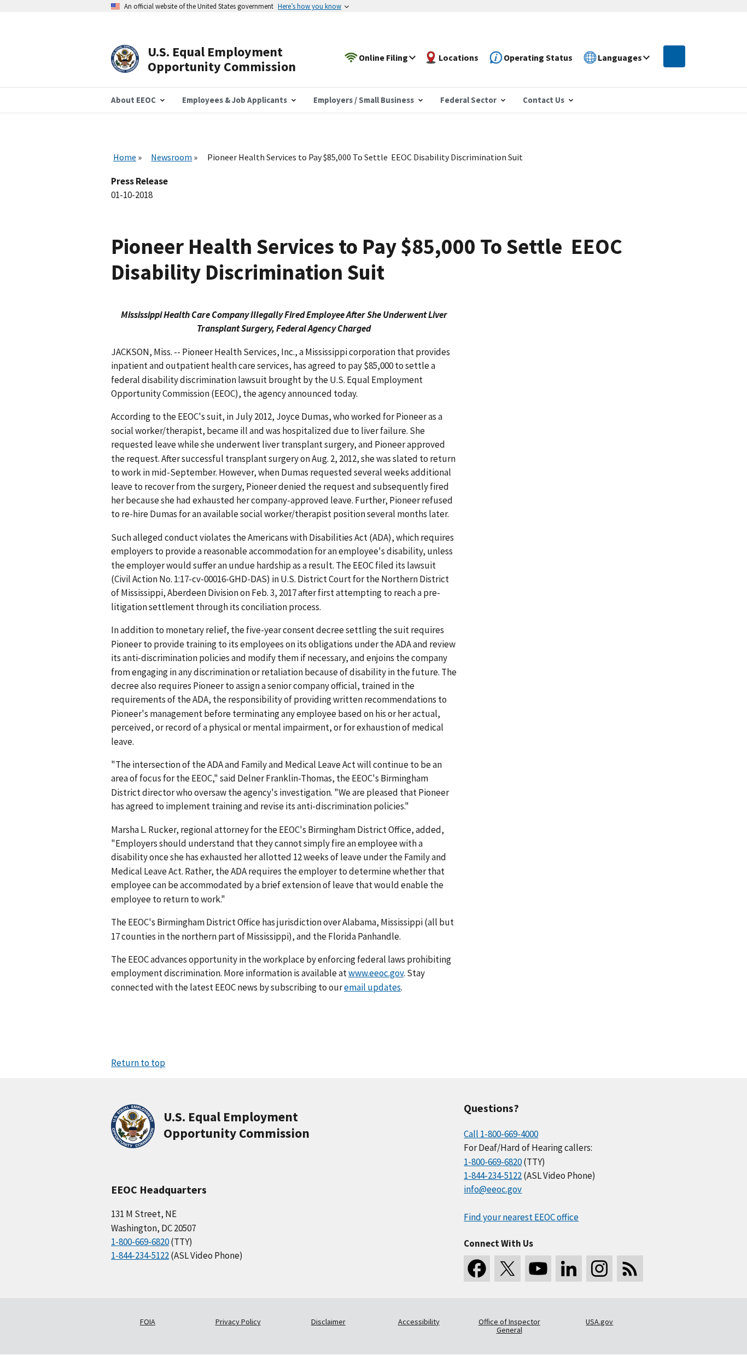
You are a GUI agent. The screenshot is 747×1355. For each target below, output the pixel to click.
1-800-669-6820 (140, 1242)
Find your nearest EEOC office (521, 1217)
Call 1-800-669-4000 (501, 1134)
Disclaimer (328, 1322)
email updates (372, 987)
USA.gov (599, 1322)
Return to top (138, 1063)
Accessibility (419, 1322)
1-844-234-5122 (140, 1255)
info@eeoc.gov (493, 1189)
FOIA (147, 1322)
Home (124, 157)
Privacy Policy (238, 1322)
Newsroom (171, 157)
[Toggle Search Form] (674, 56)
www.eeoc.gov (376, 973)
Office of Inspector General (509, 1326)
